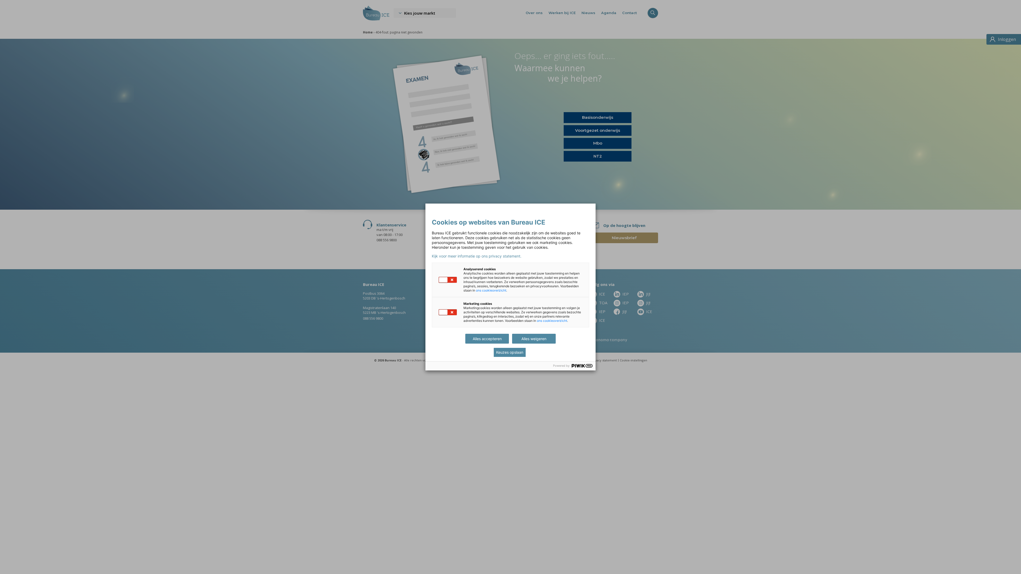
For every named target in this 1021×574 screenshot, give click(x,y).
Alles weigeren (533, 338)
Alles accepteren (487, 338)
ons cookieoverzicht (491, 290)
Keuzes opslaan (509, 352)
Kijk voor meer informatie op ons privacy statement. (476, 256)
